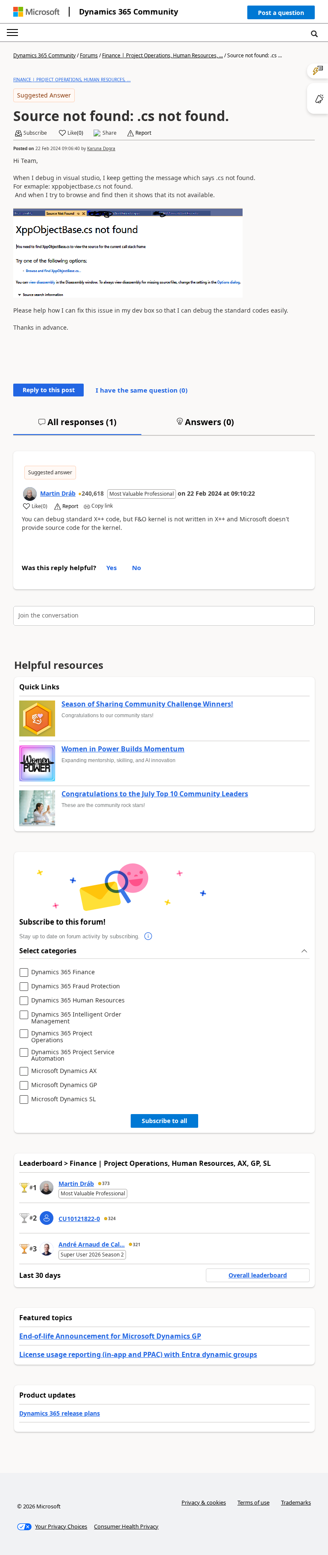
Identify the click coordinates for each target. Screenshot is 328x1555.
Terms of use (253, 1502)
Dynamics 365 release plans (59, 1413)
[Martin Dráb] (30, 494)
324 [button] (112, 1218)
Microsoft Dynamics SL (63, 1099)
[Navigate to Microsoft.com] (36, 12)
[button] (281, 14)
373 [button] (106, 1183)
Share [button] (109, 133)
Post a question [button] (281, 13)
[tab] (77, 425)
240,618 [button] (93, 493)
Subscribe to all (164, 1121)
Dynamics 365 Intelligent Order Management (76, 1017)
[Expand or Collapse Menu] (12, 32)
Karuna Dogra (101, 148)
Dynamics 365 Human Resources (78, 1000)
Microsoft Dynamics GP (64, 1085)
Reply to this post (49, 390)
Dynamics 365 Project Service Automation (72, 1055)
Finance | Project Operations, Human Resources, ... (162, 55)
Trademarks (296, 1502)
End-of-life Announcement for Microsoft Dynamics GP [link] (110, 1336)
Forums (89, 55)
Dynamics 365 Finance (63, 972)
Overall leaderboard (257, 1275)
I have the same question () (141, 390)
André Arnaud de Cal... (92, 1244)
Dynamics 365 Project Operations (61, 1036)
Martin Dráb (58, 493)
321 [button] (137, 1245)
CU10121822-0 (79, 1219)
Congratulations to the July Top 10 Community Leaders (155, 794)
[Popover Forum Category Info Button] (148, 936)
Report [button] (143, 133)
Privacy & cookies (204, 1502)
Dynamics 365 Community (128, 11)
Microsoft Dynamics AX (64, 1071)
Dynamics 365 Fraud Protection (75, 986)
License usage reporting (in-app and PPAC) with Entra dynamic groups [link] (138, 1354)
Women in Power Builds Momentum (123, 749)
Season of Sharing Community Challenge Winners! (147, 704)
